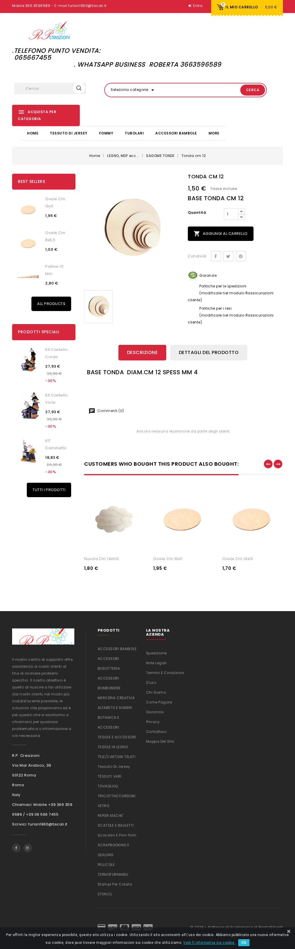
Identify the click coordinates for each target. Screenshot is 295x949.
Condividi (216, 256)
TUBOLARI (134, 133)
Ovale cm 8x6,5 (55, 236)
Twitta (228, 256)
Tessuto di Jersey (69, 133)
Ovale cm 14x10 (237, 558)
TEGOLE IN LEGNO (113, 746)
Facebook (16, 848)
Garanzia (155, 712)
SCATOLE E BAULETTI (116, 825)
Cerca (253, 89)
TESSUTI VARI (110, 776)
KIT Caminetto (56, 444)
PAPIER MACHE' (111, 815)
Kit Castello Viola (56, 398)
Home (32, 133)
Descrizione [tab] (142, 352)
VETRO (103, 805)
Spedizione (156, 653)
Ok (243, 943)
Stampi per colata (115, 884)
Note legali (156, 662)
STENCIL (105, 894)
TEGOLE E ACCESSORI (117, 737)
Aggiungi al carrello (221, 233)
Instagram (27, 848)
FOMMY (106, 133)
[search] (79, 88)
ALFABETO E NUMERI (115, 707)
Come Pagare (159, 702)
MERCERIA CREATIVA (116, 697)
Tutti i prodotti (49, 490)
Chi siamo (156, 692)
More (214, 133)
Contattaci (156, 731)
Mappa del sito (160, 741)
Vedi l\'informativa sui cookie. (209, 943)
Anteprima (135, 544)
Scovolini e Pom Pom (117, 835)
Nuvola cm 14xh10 (101, 558)
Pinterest (241, 256)
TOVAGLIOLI (108, 786)
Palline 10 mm (54, 270)
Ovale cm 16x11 (55, 202)
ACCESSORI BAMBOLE (176, 133)
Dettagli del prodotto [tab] (209, 352)
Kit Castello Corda (56, 353)
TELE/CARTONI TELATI (117, 756)
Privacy (153, 721)
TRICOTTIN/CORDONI (117, 795)
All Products (51, 303)
